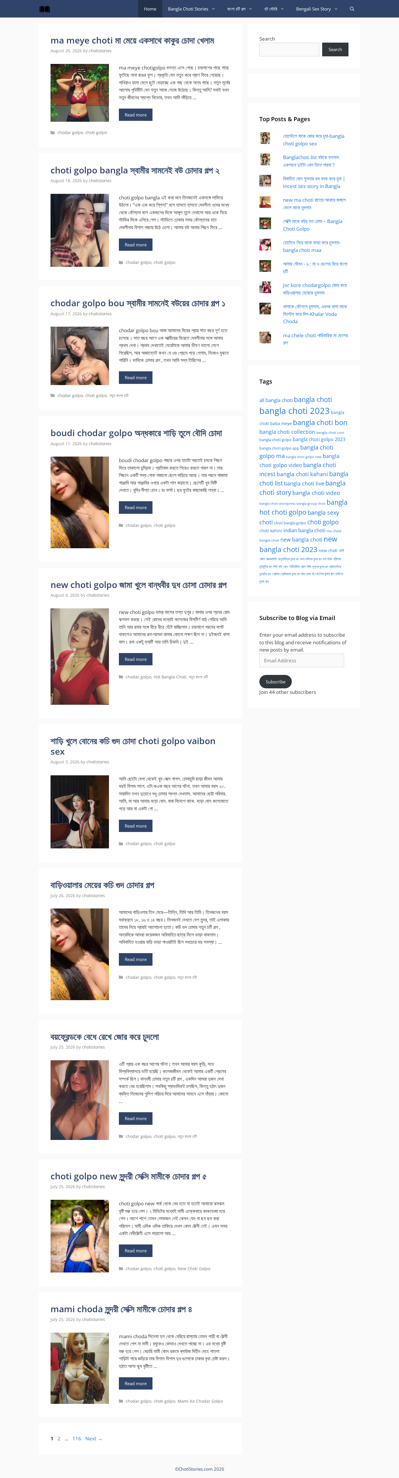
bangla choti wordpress (277, 503)
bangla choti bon (320, 422)
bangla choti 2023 (294, 411)
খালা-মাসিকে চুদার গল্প (311, 559)
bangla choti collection (287, 431)
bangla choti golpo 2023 (319, 439)
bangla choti (313, 399)
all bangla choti (276, 400)
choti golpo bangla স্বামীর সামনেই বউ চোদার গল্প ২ (135, 170)
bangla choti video (316, 493)
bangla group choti (310, 503)
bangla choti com (330, 432)
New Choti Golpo (194, 1268)
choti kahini (270, 530)
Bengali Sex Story (313, 9)
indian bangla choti (304, 530)
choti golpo (96, 132)
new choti (328, 550)
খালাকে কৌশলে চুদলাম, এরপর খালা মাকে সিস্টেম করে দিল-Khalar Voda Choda (315, 314)
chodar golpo (70, 132)
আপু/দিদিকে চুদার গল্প (288, 559)
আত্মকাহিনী (271, 559)
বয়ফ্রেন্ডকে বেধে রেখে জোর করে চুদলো (105, 1036)
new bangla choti (301, 539)
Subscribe (275, 682)
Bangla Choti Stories (188, 9)
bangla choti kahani (302, 474)
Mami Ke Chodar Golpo (200, 1401)
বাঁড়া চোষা (306, 574)
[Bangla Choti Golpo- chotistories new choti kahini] (46, 9)
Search (267, 38)
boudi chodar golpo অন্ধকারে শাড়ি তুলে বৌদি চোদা (136, 433)
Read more (136, 115)
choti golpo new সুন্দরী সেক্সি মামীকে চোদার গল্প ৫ (129, 1176)
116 (77, 1438)
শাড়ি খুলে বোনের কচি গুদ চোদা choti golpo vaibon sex (133, 746)
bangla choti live (304, 483)
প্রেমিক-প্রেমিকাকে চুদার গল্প (286, 574)
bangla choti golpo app (279, 448)
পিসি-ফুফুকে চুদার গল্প (317, 566)
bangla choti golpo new (304, 457)
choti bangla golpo (290, 522)
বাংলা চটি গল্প (236, 9)
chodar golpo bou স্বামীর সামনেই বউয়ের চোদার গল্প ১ (138, 303)
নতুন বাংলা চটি (119, 395)
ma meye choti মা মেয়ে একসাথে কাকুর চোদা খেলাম (132, 40)
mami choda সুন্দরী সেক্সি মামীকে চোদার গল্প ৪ (121, 1309)
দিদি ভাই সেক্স (280, 567)
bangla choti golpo (275, 439)
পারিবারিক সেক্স (297, 566)
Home (150, 9)
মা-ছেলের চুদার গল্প (323, 573)
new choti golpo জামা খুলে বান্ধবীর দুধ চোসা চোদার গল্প (139, 585)
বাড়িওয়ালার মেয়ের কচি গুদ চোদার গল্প (102, 885)
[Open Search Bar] (352, 9)
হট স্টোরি (270, 9)
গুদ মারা (327, 558)
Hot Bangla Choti (170, 677)
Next (94, 1438)
